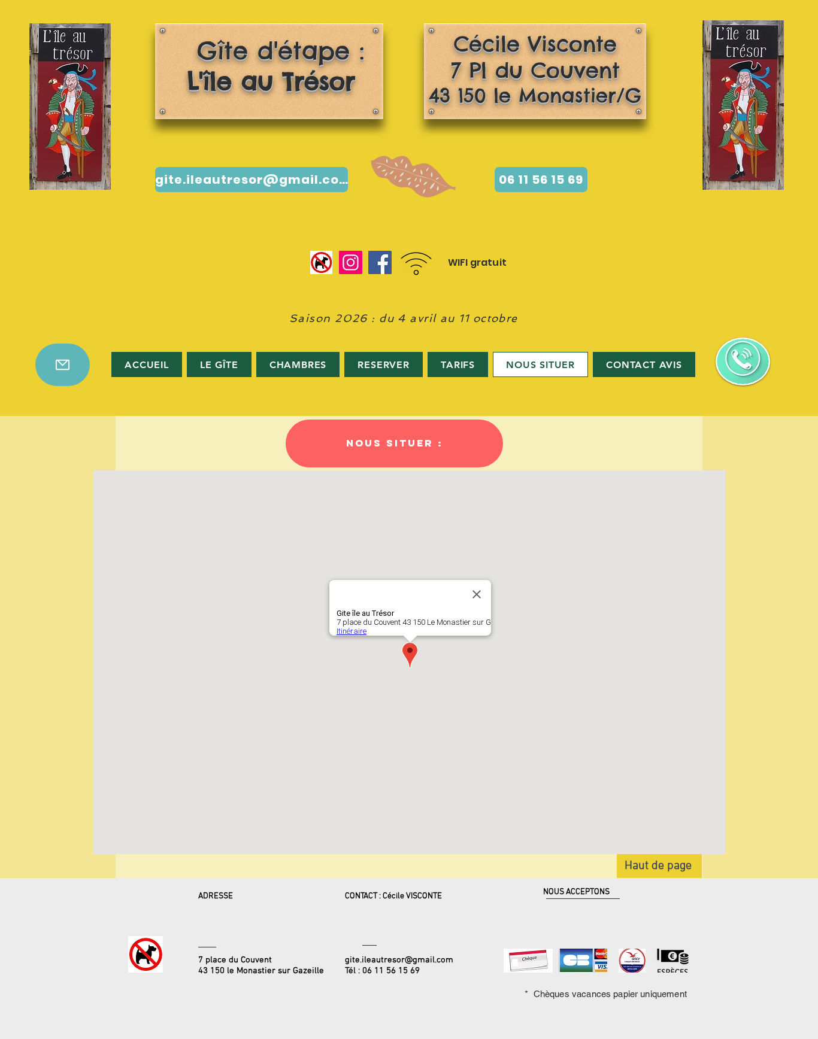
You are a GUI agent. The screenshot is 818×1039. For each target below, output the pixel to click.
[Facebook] (380, 262)
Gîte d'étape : (266, 65)
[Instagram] (350, 262)
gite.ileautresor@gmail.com (399, 960)
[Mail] (62, 365)
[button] (394, 443)
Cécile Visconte (535, 44)
